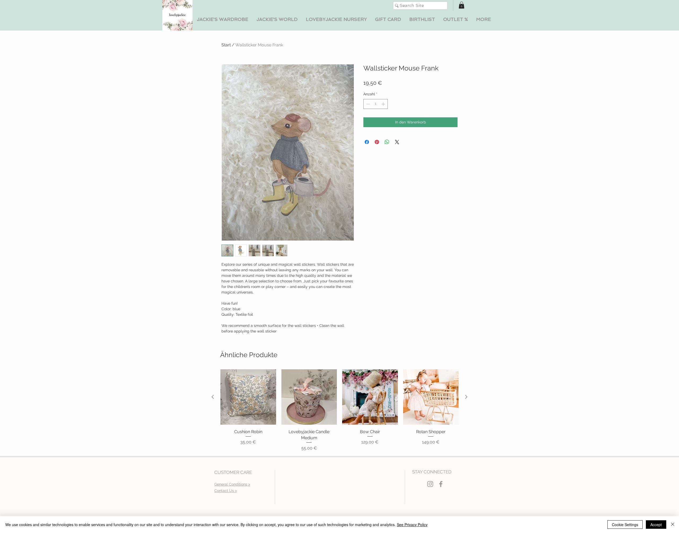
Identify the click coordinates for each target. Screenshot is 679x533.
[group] (339, 410)
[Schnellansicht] (248, 397)
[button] (222, 19)
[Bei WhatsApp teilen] (387, 142)
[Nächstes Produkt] (466, 397)
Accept (656, 524)
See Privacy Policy (412, 524)
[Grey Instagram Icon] (430, 484)
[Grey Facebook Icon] (441, 484)
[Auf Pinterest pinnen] (377, 142)
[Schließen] (672, 524)
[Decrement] (367, 104)
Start (226, 44)
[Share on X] (397, 142)
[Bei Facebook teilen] (367, 142)
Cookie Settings (625, 524)
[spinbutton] (375, 104)
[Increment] (383, 104)
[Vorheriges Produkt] (213, 397)
